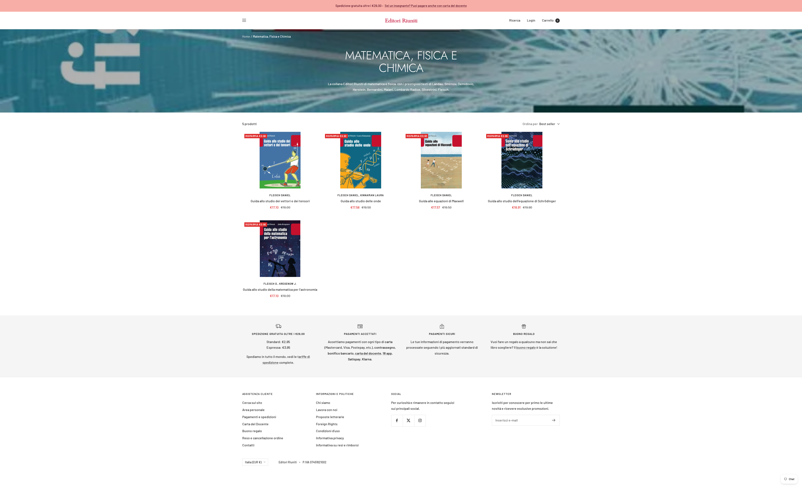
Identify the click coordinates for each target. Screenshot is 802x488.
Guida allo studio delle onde (361, 201)
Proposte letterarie (330, 417)
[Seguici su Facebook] (397, 420)
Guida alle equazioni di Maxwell (441, 201)
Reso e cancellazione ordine (262, 438)
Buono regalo (252, 431)
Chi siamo (323, 403)
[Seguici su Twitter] (408, 420)
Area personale (253, 410)
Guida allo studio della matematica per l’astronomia (280, 289)
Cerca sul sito (252, 403)
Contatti (248, 445)
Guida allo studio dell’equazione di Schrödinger (522, 201)
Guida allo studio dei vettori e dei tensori (280, 201)
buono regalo (526, 347)
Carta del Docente (255, 424)
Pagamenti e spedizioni (259, 417)
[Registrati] (554, 420)
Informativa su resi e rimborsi (337, 445)
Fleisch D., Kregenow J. (280, 283)
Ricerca (514, 20)
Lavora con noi (326, 410)
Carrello (550, 20)
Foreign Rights (327, 424)
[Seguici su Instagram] (420, 420)
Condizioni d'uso (328, 431)
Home (246, 36)
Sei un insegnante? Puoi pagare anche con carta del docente (426, 6)
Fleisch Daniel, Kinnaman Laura (361, 195)
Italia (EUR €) (253, 462)
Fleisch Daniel (280, 195)
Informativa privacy (330, 438)
